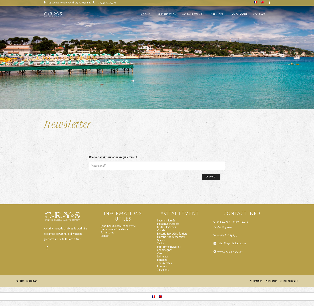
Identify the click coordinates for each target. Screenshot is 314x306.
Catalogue (240, 14)
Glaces (161, 240)
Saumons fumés (166, 220)
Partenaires (107, 232)
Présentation (167, 14)
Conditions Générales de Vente (118, 226)
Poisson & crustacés (168, 223)
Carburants (163, 269)
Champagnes (164, 250)
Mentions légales (289, 281)
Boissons (162, 259)
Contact (259, 14)
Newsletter (271, 281)
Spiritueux (162, 256)
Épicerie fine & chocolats (171, 236)
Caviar (160, 243)
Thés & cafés (164, 263)
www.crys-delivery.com (230, 251)
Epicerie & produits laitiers (172, 233)
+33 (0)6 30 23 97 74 (106, 2)
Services (217, 14)
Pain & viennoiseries (169, 246)
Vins (159, 253)
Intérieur (162, 266)
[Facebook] (47, 248)
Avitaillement (192, 14)
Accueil (146, 14)
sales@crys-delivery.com (232, 243)
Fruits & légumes (166, 227)
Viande (161, 230)
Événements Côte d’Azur (114, 229)
